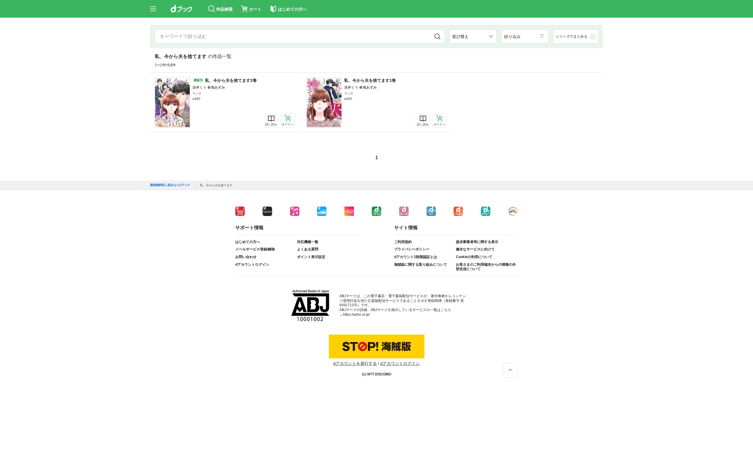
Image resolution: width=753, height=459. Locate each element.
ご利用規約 (403, 242)
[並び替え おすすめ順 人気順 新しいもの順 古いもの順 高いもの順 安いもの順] (473, 36)
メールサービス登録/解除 (255, 249)
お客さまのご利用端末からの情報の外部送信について (486, 266)
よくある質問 (307, 249)
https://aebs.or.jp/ (356, 314)
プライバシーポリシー (411, 249)
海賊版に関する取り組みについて (420, 264)
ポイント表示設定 (311, 257)
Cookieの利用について (474, 257)
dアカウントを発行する (355, 363)
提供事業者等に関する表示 (477, 242)
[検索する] (437, 36)
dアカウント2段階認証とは (415, 257)
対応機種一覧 (307, 242)
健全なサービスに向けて (475, 249)
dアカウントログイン (252, 264)
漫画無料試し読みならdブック (170, 185)
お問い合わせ (245, 257)
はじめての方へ (247, 242)
